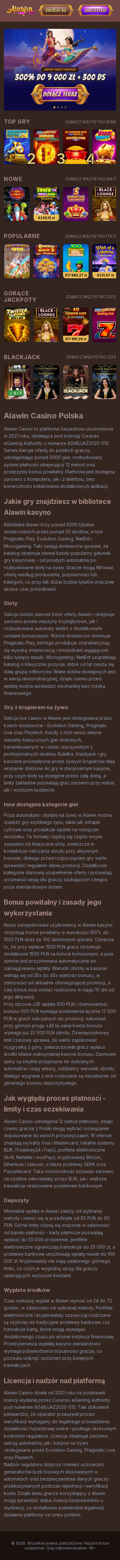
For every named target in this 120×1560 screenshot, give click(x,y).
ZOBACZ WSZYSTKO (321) (91, 357)
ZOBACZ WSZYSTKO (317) (91, 296)
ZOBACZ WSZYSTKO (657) (90, 179)
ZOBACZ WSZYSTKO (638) (90, 121)
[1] (17, 146)
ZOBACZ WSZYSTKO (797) (90, 236)
